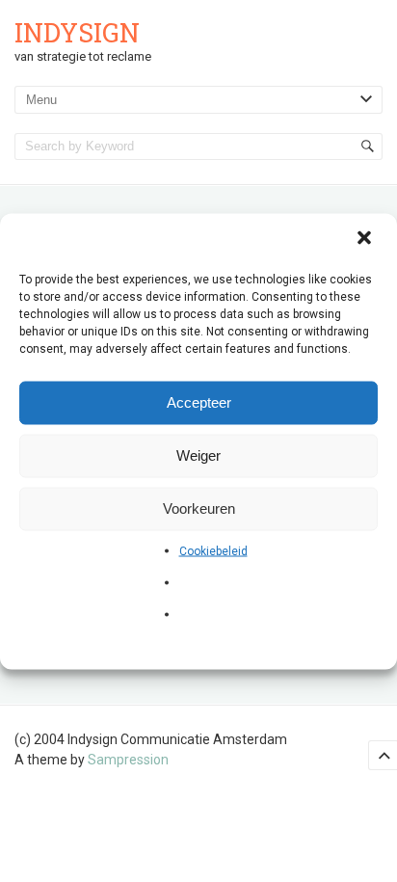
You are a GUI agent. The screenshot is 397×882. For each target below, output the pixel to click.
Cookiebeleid (213, 550)
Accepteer (199, 402)
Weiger (198, 455)
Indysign (77, 32)
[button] (366, 239)
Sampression (128, 759)
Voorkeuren (199, 508)
